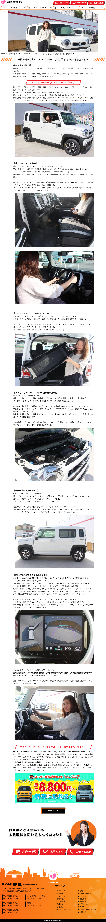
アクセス (83, 896)
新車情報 (12, 54)
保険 (81, 891)
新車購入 (60, 893)
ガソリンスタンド (66, 8)
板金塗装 (60, 907)
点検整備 (60, 904)
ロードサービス (85, 893)
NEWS (82, 907)
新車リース (61, 891)
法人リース (61, 896)
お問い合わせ (84, 904)
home (3, 54)
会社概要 (83, 899)
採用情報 (83, 901)
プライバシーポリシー (88, 909)
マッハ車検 (61, 901)
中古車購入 (61, 899)
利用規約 (83, 912)
